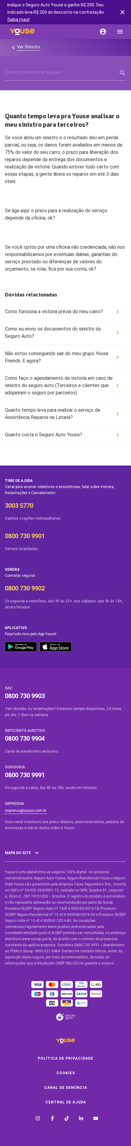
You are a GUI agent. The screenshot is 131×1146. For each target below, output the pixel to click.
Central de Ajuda (65, 1102)
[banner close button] (122, 12)
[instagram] (38, 1119)
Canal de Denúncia (65, 1087)
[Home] (22, 31)
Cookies (65, 1073)
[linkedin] (81, 1119)
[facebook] (52, 1119)
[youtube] (96, 1119)
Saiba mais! (18, 19)
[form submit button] (122, 73)
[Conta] (103, 31)
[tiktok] (67, 1119)
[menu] (120, 31)
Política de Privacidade (65, 1058)
